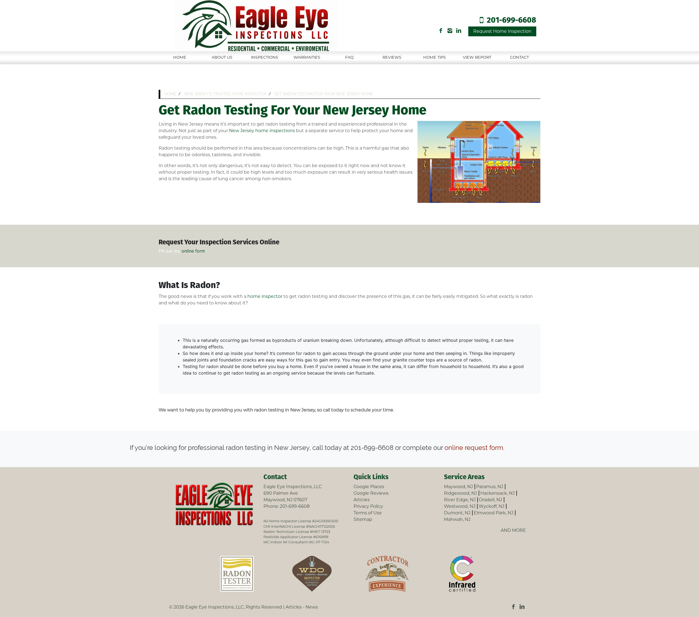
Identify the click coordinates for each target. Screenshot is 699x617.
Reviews (392, 57)
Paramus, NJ (489, 486)
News (312, 607)
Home (179, 57)
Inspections (264, 57)
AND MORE (513, 530)
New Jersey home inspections (262, 130)
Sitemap (363, 519)
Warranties (307, 57)
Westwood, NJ (459, 506)
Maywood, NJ (458, 486)
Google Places (369, 486)
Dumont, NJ (457, 512)
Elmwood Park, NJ (493, 512)
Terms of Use (368, 512)
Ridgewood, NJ (460, 493)
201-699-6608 (511, 20)
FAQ (349, 57)
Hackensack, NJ (497, 493)
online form (193, 251)
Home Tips (434, 57)
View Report (477, 57)
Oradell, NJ (490, 499)
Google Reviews (371, 493)
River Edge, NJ (460, 499)
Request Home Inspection (502, 31)
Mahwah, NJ (457, 519)
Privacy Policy (368, 506)
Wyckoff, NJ (491, 506)
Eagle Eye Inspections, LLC (214, 607)
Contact (519, 57)
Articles (362, 499)
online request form (474, 448)
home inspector (265, 296)
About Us (222, 57)
